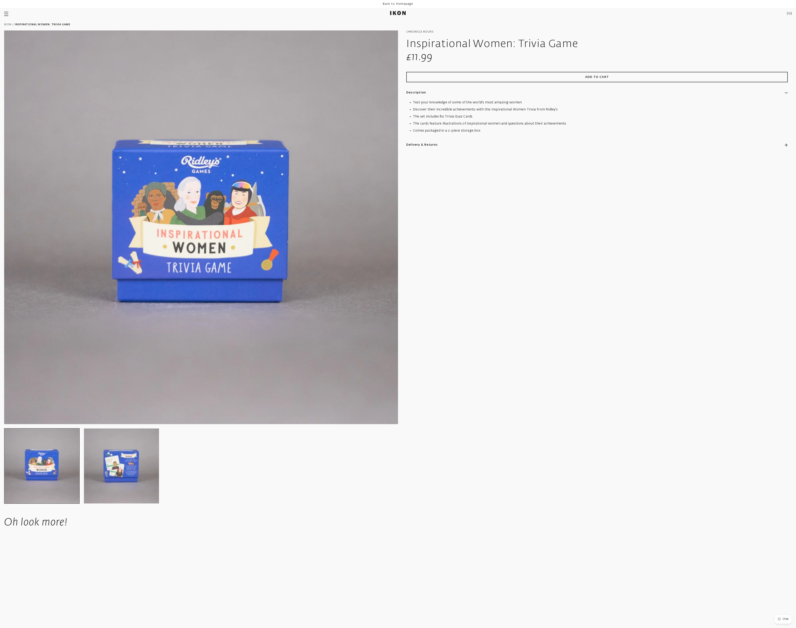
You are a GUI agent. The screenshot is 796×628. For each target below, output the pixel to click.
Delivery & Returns (422, 144)
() (789, 13)
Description (416, 92)
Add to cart (597, 77)
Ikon (7, 24)
